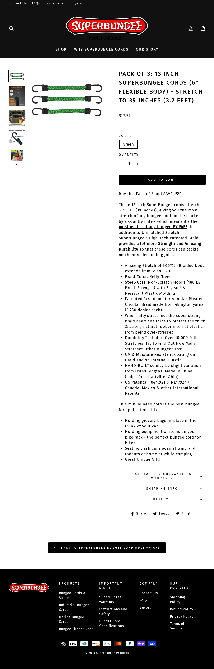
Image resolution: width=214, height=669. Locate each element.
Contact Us (17, 3)
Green (128, 144)
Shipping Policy (177, 599)
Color (125, 136)
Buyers (76, 3)
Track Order (55, 3)
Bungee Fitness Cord (76, 629)
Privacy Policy (182, 616)
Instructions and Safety (113, 611)
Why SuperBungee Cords (101, 49)
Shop (61, 49)
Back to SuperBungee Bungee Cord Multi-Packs (110, 547)
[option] (66, 98)
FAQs (36, 3)
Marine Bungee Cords (71, 619)
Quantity (129, 154)
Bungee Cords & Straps (72, 595)
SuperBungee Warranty (110, 599)
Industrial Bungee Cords (74, 607)
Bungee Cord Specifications (111, 623)
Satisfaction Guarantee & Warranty (162, 476)
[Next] (16, 163)
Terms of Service (177, 626)
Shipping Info (162, 488)
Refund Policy (181, 609)
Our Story (147, 49)
